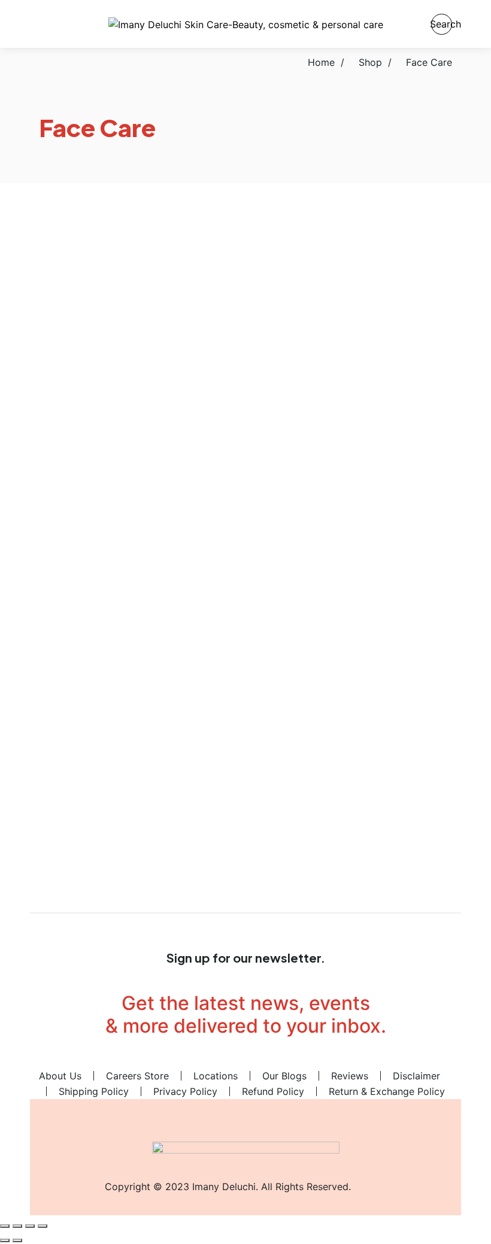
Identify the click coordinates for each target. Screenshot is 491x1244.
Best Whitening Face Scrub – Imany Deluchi (353, 291)
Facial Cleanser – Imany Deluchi (137, 426)
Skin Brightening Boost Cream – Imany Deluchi (353, 831)
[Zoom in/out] (5, 1226)
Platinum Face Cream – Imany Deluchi (138, 682)
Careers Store (137, 1076)
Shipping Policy (94, 1091)
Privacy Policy (185, 1091)
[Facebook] (185, 1059)
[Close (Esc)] (42, 1226)
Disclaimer (416, 1076)
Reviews (349, 1076)
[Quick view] (42, 233)
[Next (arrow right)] (17, 1240)
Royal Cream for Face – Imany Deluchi (353, 682)
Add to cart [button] (65, 219)
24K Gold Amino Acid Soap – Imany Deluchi (137, 291)
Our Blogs (284, 1076)
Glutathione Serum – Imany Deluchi (353, 568)
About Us (60, 1076)
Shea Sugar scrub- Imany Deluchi (138, 796)
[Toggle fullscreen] (17, 1226)
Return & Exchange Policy (387, 1091)
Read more (279, 759)
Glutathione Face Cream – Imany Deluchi (137, 559)
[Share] (30, 1226)
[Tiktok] (265, 1059)
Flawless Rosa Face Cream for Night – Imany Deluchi (353, 431)
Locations (215, 1076)
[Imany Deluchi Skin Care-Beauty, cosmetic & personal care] (245, 24)
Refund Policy (273, 1091)
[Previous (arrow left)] (5, 1240)
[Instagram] (306, 1059)
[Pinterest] (225, 1059)
